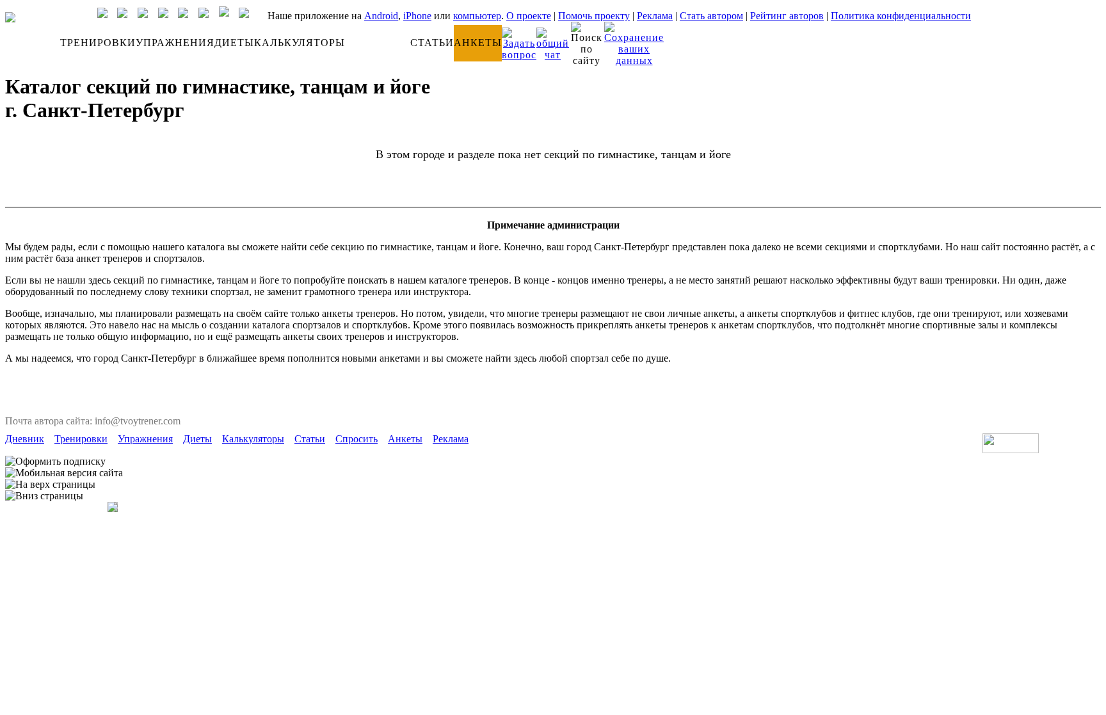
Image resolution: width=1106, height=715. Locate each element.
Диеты (197, 438)
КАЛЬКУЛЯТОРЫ (299, 42)
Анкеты (405, 438)
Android (381, 15)
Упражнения (145, 438)
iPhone (417, 15)
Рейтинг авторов (787, 15)
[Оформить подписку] (55, 461)
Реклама (655, 15)
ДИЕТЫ (234, 42)
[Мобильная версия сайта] (64, 473)
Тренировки (81, 438)
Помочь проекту (594, 15)
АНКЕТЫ (478, 42)
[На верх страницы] (50, 484)
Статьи (309, 438)
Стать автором (711, 15)
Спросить (356, 438)
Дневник (24, 438)
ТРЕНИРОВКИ (98, 42)
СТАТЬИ (432, 42)
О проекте (528, 15)
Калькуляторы (253, 438)
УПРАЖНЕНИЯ (175, 42)
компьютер (477, 15)
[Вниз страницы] (44, 496)
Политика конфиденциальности (901, 15)
